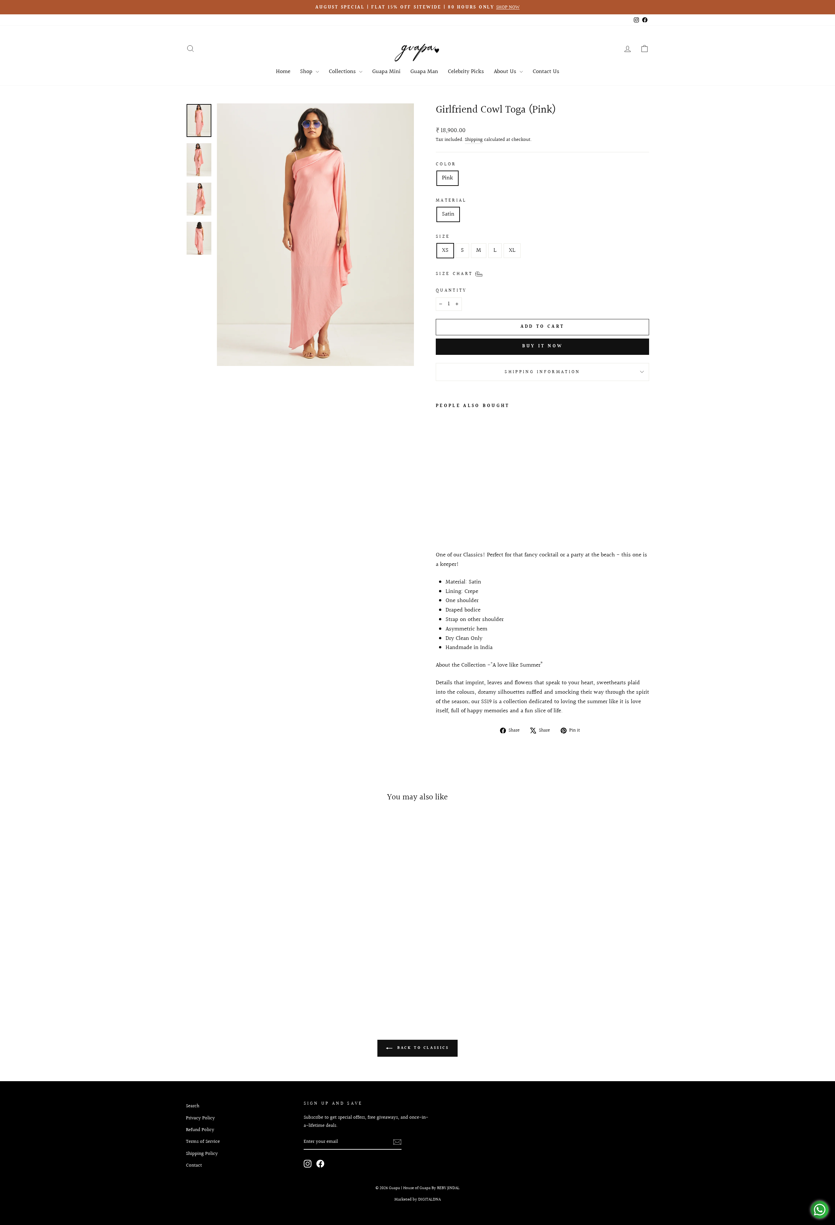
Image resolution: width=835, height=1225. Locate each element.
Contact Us (546, 71)
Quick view (241, 958)
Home (283, 71)
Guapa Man (424, 71)
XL (512, 250)
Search (192, 1106)
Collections (343, 71)
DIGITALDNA (429, 1199)
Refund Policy (200, 1130)
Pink (447, 178)
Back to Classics (422, 1048)
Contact (194, 1165)
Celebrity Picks (466, 71)
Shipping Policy (202, 1153)
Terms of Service (203, 1141)
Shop (307, 71)
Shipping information (542, 372)
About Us (506, 71)
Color (446, 164)
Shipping (474, 140)
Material (451, 200)
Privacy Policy (200, 1118)
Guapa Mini (386, 71)
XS (445, 250)
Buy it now (542, 346)
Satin (448, 214)
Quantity (451, 290)
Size (443, 236)
